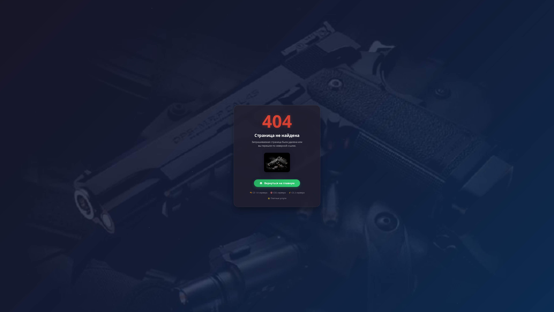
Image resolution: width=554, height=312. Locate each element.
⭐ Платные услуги (277, 198)
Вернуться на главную (279, 183)
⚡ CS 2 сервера (297, 192)
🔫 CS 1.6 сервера (258, 192)
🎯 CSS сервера (278, 192)
